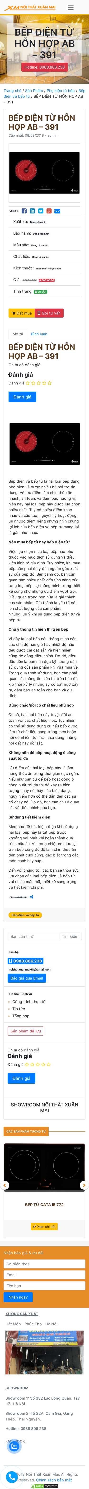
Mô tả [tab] (18, 334)
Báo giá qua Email (27, 978)
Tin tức (18, 1008)
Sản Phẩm (34, 90)
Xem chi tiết (41, 1224)
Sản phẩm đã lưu (26, 1031)
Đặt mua (23, 313)
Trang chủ (12, 90)
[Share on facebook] (24, 210)
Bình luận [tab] (39, 334)
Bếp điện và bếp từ (25, 915)
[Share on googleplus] (49, 210)
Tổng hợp (20, 1015)
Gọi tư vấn (51, 313)
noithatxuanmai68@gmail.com (30, 969)
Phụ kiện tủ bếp (61, 90)
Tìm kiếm (70, 936)
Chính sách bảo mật (54, 1480)
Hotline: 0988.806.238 (44, 67)
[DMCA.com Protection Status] (44, 1485)
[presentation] (4, 1185)
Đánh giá (16, 383)
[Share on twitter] (41, 210)
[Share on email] (57, 210)
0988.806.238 (27, 961)
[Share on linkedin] (32, 210)
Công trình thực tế (28, 1001)
